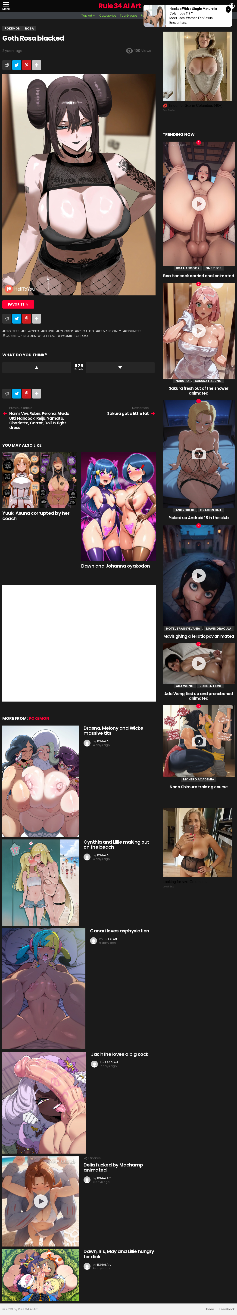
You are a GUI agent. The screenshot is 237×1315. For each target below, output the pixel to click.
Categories (107, 15)
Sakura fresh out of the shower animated (198, 391)
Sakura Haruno (208, 381)
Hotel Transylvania (183, 628)
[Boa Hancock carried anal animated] (199, 204)
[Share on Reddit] (6, 65)
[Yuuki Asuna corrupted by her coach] (39, 480)
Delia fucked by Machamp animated (113, 1167)
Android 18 (185, 510)
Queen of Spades (21, 335)
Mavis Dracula (218, 628)
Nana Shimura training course (199, 787)
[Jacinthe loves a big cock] (44, 1102)
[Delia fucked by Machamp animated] (40, 1201)
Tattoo (48, 335)
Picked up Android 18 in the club (198, 518)
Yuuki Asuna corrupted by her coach (35, 516)
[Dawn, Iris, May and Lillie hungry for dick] (40, 1275)
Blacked (32, 331)
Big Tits (12, 331)
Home (209, 1309)
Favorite (16, 304)
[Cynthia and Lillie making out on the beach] (40, 882)
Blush (49, 331)
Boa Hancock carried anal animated (198, 276)
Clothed (86, 331)
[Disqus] (79, 642)
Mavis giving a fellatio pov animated (198, 636)
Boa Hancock (188, 268)
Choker (66, 331)
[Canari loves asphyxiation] (43, 988)
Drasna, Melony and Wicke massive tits (113, 731)
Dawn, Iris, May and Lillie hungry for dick (119, 1254)
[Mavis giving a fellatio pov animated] (199, 575)
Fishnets (133, 331)
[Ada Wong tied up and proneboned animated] (199, 663)
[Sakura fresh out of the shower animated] (199, 331)
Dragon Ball (210, 510)
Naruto (182, 381)
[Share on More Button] (36, 65)
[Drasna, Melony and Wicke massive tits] (40, 781)
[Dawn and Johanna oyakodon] (118, 506)
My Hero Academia (198, 779)
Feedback (227, 1309)
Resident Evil (210, 686)
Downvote (120, 367)
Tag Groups (128, 15)
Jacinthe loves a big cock (119, 1054)
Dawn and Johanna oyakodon (115, 566)
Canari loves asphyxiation (119, 931)
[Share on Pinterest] (26, 65)
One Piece (213, 268)
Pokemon (39, 718)
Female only (110, 331)
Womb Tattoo (74, 335)
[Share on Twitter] (16, 65)
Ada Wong (184, 686)
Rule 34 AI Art (119, 6)
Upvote (36, 367)
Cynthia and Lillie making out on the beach (116, 845)
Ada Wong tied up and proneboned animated (198, 696)
